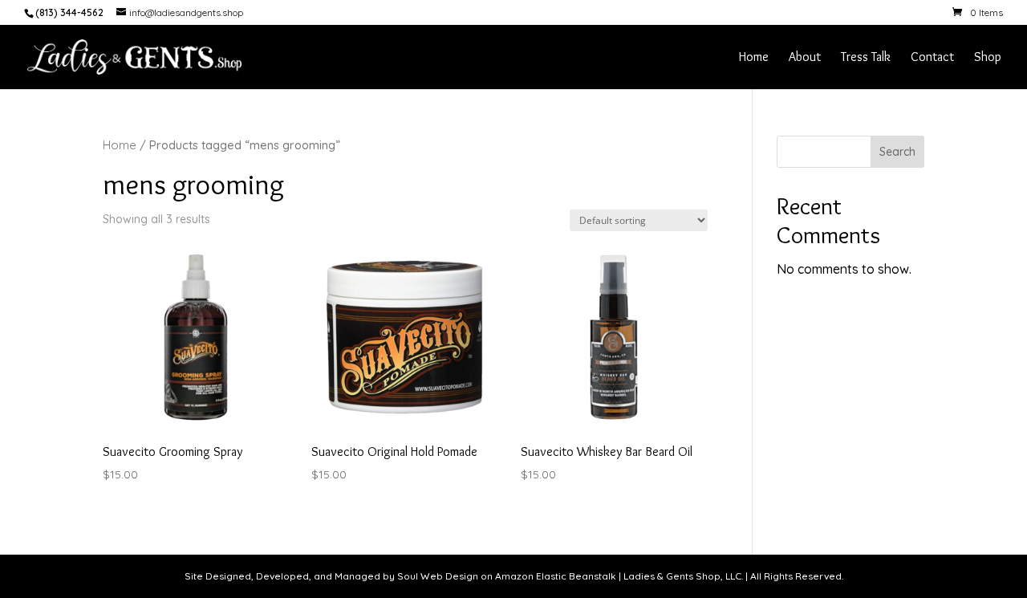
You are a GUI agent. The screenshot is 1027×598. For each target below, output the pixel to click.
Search (897, 151)
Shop (987, 57)
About (805, 57)
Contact (932, 57)
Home (754, 57)
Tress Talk (866, 57)
